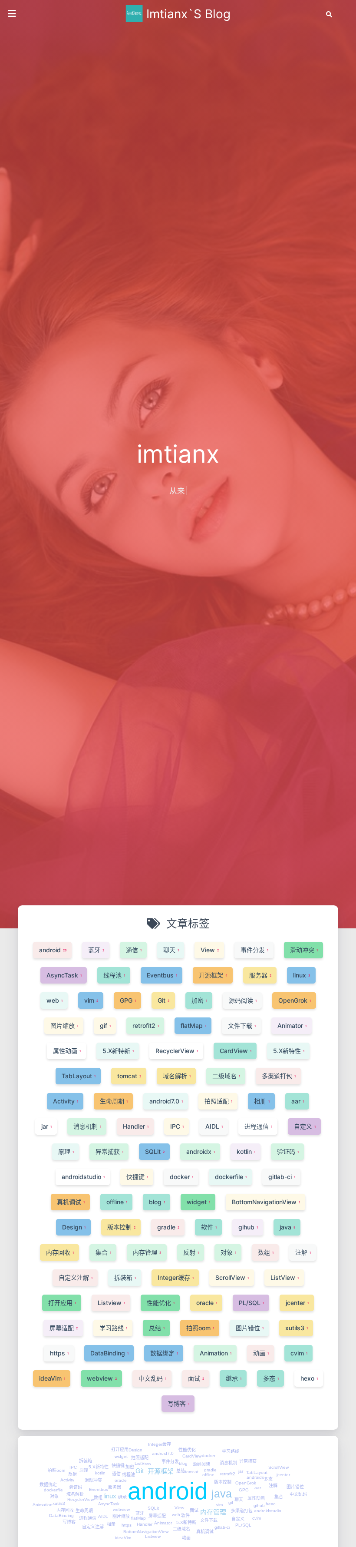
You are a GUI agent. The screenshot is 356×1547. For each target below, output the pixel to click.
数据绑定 (48, 1484)
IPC (73, 1467)
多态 (268, 1479)
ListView (143, 1463)
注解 (273, 1485)
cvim (256, 1518)
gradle (210, 1469)
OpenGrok (245, 1483)
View (179, 1507)
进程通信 (87, 1518)
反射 (72, 1474)
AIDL (103, 1516)
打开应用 (120, 1449)
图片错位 (295, 1486)
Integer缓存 (159, 1444)
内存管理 (213, 1512)
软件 (185, 1515)
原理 (83, 1470)
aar (257, 1487)
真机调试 (205, 1531)
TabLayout (256, 1472)
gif (230, 1502)
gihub (259, 1505)
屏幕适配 (157, 1516)
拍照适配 (139, 1457)
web (176, 1514)
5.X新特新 (186, 1522)
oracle (121, 1480)
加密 (129, 1466)
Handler (144, 1524)
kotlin (100, 1473)
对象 (54, 1496)
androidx (255, 1477)
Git (139, 1470)
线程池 (128, 1474)
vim (219, 1504)
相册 (111, 1524)
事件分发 (170, 1461)
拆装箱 (85, 1460)
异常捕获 (248, 1461)
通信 (116, 1473)
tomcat (191, 1471)
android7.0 (163, 1453)
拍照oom (56, 1470)
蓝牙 (139, 1513)
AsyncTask (108, 1503)
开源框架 (161, 1471)
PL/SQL (243, 1525)
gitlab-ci (222, 1527)
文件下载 (209, 1520)
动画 (186, 1537)
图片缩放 (121, 1516)
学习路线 (230, 1451)
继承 (122, 1497)
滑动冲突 (93, 1480)
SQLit (153, 1508)
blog (183, 1463)
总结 (180, 1470)
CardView (191, 1456)
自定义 (237, 1519)
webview (121, 1509)
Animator (163, 1522)
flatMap (138, 1518)
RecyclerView (80, 1499)
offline (208, 1474)
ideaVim (123, 1537)
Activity (67, 1479)
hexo (271, 1503)
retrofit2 (227, 1473)
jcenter (283, 1474)
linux (109, 1496)
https (127, 1525)
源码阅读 (201, 1464)
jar (240, 1471)
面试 (194, 1510)
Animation (43, 1504)
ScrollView (278, 1467)
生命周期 (84, 1510)
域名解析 (75, 1494)
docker (208, 1455)
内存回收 (65, 1510)
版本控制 (222, 1482)
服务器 (114, 1487)
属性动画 (256, 1498)
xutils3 (59, 1503)
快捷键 (118, 1465)
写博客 (69, 1522)
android (168, 1490)
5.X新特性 (99, 1466)
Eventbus (98, 1489)
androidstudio (267, 1510)
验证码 (75, 1487)
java (221, 1493)
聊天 (238, 1499)
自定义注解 (93, 1526)
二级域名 (181, 1529)
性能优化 (187, 1450)
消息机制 (228, 1463)
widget (121, 1456)
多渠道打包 (242, 1510)
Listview (153, 1536)
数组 (98, 1497)
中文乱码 (298, 1494)
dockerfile (53, 1489)
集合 (278, 1496)
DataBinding (61, 1515)
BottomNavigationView (145, 1531)
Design (135, 1450)
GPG (244, 1489)
